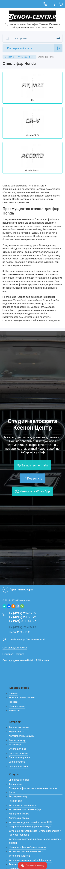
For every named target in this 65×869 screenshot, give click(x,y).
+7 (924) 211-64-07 (22, 621)
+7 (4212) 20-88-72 (22, 617)
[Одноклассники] (13, 606)
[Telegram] (18, 606)
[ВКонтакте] (9, 606)
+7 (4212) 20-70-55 (22, 613)
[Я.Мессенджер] (4, 606)
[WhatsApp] (22, 606)
